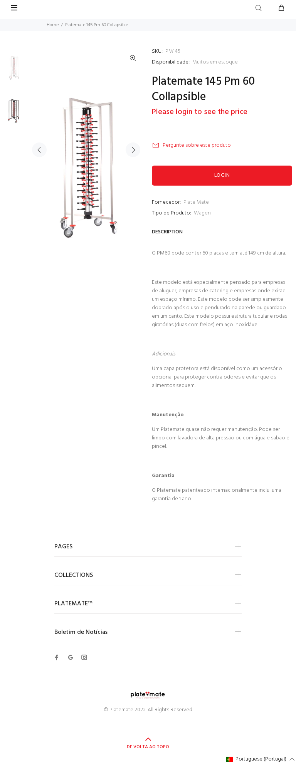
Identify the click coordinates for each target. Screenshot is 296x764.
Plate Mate (196, 202)
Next (133, 149)
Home (53, 25)
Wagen (202, 213)
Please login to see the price (199, 112)
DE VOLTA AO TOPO (148, 747)
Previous (39, 149)
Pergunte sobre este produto (197, 145)
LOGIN (222, 175)
